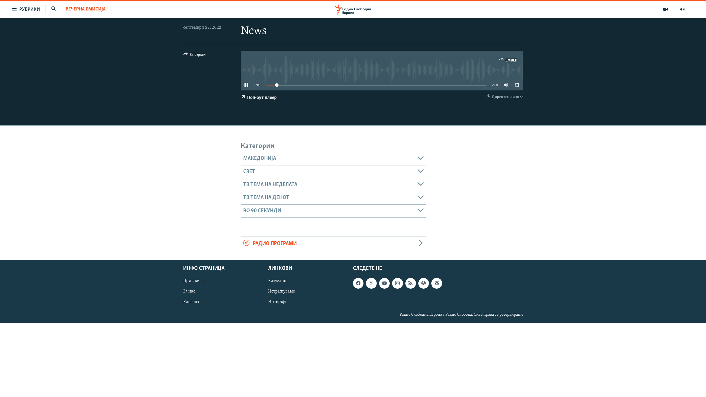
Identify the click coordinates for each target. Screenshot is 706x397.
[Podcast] (423, 283)
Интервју (277, 302)
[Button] (194, 56)
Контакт (191, 302)
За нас (189, 291)
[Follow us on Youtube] (384, 283)
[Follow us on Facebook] (358, 283)
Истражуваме (281, 291)
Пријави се (194, 281)
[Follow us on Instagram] (397, 283)
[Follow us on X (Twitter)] (371, 283)
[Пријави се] (436, 283)
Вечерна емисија (86, 9)
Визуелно (277, 281)
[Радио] (682, 9)
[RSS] (410, 283)
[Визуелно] (665, 9)
